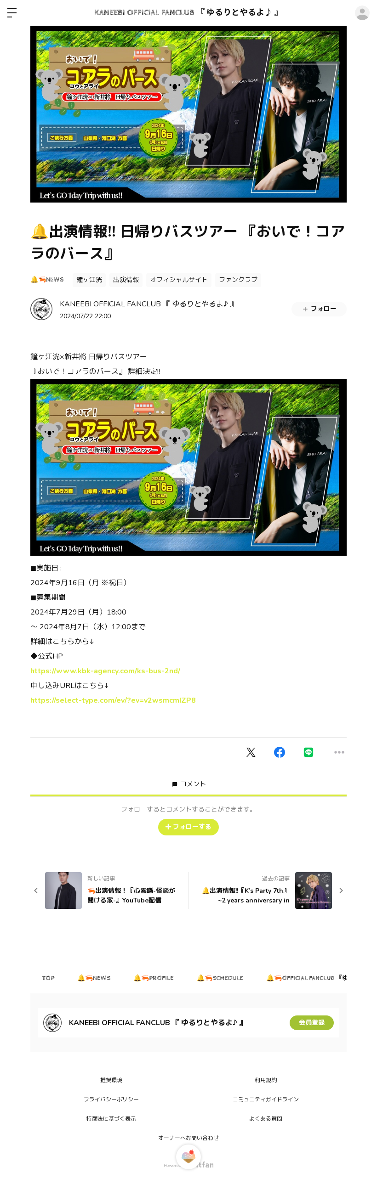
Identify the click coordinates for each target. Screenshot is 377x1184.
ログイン (362, 13)
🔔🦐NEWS (46, 279)
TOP (48, 978)
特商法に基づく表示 (111, 1118)
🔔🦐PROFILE (153, 978)
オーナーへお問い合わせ (188, 1138)
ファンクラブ (238, 280)
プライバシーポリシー (111, 1099)
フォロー (324, 308)
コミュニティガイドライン (266, 1099)
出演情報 (126, 280)
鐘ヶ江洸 (89, 280)
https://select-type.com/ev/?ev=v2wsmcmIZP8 (113, 700)
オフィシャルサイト (179, 280)
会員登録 (312, 1022)
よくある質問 (265, 1118)
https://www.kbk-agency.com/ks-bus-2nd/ (105, 671)
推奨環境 (111, 1080)
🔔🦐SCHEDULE (220, 978)
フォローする (192, 827)
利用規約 (266, 1080)
